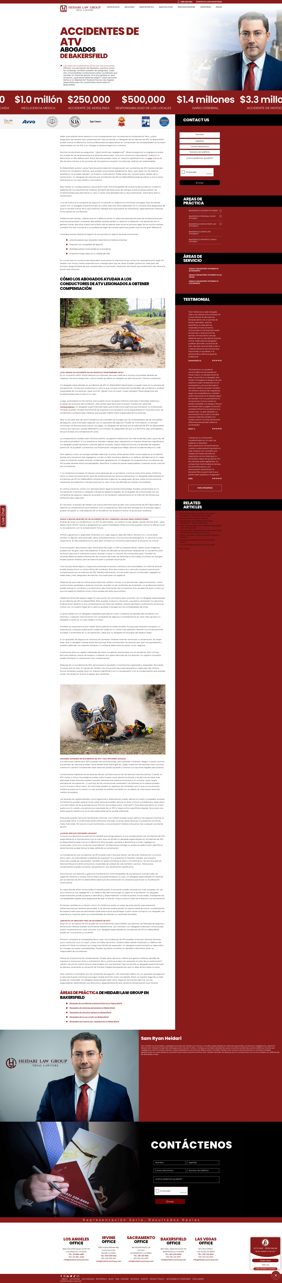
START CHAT (265, 1261)
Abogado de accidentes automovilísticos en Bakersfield (96, 1003)
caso (149, 158)
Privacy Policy (157, 1279)
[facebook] (61, 1277)
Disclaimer (198, 1279)
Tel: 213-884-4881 (76, 1254)
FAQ (117, 1279)
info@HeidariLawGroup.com (76, 1260)
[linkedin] (68, 1277)
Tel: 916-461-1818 (141, 1256)
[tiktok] (74, 1277)
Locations (75, 1279)
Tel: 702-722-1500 (206, 1254)
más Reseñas (205, 488)
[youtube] (78, 1277)
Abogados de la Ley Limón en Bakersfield (89, 1017)
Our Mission (88, 1279)
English (219, 7)
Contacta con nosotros (209, 2)
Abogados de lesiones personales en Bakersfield (92, 1008)
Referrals (101, 1279)
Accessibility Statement (178, 1279)
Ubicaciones (129, 7)
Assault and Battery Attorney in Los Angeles (203, 282)
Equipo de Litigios (166, 7)
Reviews (134, 1279)
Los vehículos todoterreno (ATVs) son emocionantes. (89, 66)
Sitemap (125, 1279)
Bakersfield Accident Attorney (203, 211)
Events (144, 1279)
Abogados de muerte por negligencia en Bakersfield (94, 1021)
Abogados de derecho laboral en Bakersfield (90, 1012)
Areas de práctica (146, 7)
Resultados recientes (186, 7)
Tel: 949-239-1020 (108, 1256)
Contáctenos (205, 7)
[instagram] (64, 1277)
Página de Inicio (113, 7)
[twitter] (71, 1277)
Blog (111, 1279)
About (64, 1279)
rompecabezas (67, 407)
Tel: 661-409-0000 (173, 1254)
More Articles (184, 549)
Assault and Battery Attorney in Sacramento (203, 270)
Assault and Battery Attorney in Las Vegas (205, 276)
